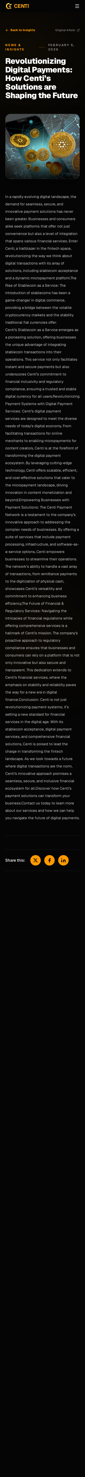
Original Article (65, 30)
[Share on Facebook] (49, 860)
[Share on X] (35, 860)
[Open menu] (77, 6)
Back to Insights (22, 30)
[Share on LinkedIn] (63, 860)
